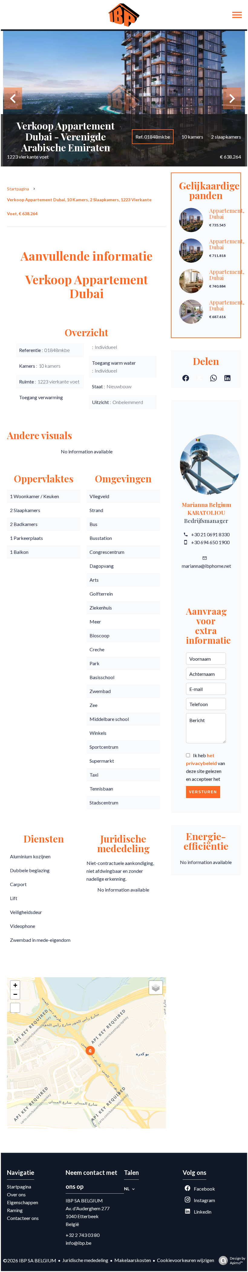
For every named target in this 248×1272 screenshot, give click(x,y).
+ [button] (15, 985)
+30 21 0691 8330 (210, 534)
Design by (237, 1260)
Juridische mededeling (85, 1260)
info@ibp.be (78, 1243)
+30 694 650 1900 (210, 542)
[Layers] (155, 987)
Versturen (203, 792)
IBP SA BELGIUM (84, 1200)
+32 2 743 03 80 (83, 1235)
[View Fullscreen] (15, 1007)
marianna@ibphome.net (206, 566)
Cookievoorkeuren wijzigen (185, 1260)
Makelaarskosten (132, 1260)
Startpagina (18, 188)
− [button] (15, 994)
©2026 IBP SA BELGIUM (29, 1260)
